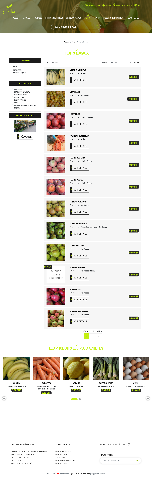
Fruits (14, 66)
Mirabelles (75, 92)
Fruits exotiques (19, 73)
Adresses (60, 457)
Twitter (124, 444)
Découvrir (25, 136)
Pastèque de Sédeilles (79, 136)
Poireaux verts (106, 383)
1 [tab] (72, 399)
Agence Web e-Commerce (79, 473)
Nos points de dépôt (22, 463)
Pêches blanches (77, 157)
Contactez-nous (20, 457)
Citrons (76, 383)
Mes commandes (64, 451)
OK (137, 461)
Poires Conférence (78, 223)
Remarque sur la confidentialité (29, 451)
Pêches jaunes (76, 179)
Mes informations (65, 460)
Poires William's (77, 245)
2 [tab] (80, 399)
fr (139, 5)
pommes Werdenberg (79, 311)
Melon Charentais (78, 70)
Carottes (46, 383)
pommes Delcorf (77, 267)
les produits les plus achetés (76, 348)
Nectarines (75, 114)
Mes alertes (62, 463)
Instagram (128, 444)
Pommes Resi (75, 289)
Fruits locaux (17, 70)
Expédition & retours (23, 454)
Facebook (119, 444)
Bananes (16, 383)
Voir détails (80, 80)
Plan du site (18, 460)
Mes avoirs (61, 454)
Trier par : (104, 62)
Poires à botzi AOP (78, 201)
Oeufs (136, 383)
